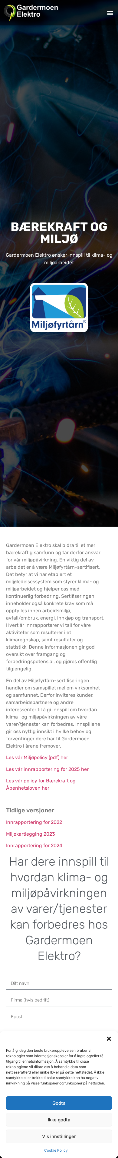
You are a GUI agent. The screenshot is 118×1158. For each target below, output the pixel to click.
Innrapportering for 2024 (34, 845)
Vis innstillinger (59, 1136)
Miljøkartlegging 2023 (30, 834)
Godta (59, 1103)
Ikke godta (59, 1120)
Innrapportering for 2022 (34, 822)
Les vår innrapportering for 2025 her (47, 769)
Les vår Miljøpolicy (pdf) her (37, 757)
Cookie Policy (56, 1150)
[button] (109, 1039)
